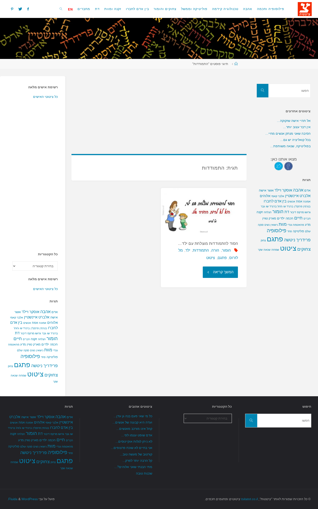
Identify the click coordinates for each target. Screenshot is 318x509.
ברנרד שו (25, 328)
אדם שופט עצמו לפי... (136, 435)
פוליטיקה (52, 357)
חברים (26, 339)
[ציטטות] (305, 9)
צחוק (10, 366)
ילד (187, 250)
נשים (32, 350)
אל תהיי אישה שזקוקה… (294, 121)
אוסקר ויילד (30, 312)
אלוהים (52, 323)
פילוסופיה (30, 356)
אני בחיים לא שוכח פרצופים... (131, 448)
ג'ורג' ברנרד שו (274, 206)
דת (17, 333)
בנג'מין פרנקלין (39, 328)
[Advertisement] (159, 108)
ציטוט (210, 258)
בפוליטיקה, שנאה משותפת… (290, 146)
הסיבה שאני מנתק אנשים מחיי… (288, 133)
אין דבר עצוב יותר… (297, 127)
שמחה (22, 375)
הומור (226, 250)
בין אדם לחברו (275, 201)
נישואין (39, 350)
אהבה (45, 311)
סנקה (26, 350)
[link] (61, 8)
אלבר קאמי (16, 317)
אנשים (27, 323)
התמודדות (201, 250)
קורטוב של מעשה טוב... (136, 454)
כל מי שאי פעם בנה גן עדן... (133, 416)
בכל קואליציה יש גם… (295, 140)
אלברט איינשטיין (36, 317)
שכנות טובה (144, 473)
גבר (44, 333)
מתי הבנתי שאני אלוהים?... (133, 467)
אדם (54, 312)
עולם (20, 350)
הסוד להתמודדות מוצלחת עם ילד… (208, 243)
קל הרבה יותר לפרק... (137, 460)
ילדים (45, 344)
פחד (43, 357)
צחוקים (51, 374)
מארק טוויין (34, 344)
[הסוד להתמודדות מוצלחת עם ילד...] (204, 210)
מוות (48, 349)
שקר (55, 381)
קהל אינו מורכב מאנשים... (134, 428)
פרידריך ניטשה (44, 365)
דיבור (23, 333)
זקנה (34, 339)
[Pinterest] (12, 9)
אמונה (42, 323)
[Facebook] (28, 9)
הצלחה (42, 339)
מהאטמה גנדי (296, 224)
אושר (17, 312)
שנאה (14, 375)
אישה (54, 317)
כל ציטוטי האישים (45, 97)
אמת (35, 323)
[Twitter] (20, 9)
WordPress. (22, 499)
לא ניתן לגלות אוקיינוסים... (133, 441)
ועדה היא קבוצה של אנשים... (132, 422)
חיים (18, 338)
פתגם (222, 258)
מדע (23, 344)
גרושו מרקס (34, 333)
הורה (215, 250)
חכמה (54, 344)
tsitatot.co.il (249, 499)
